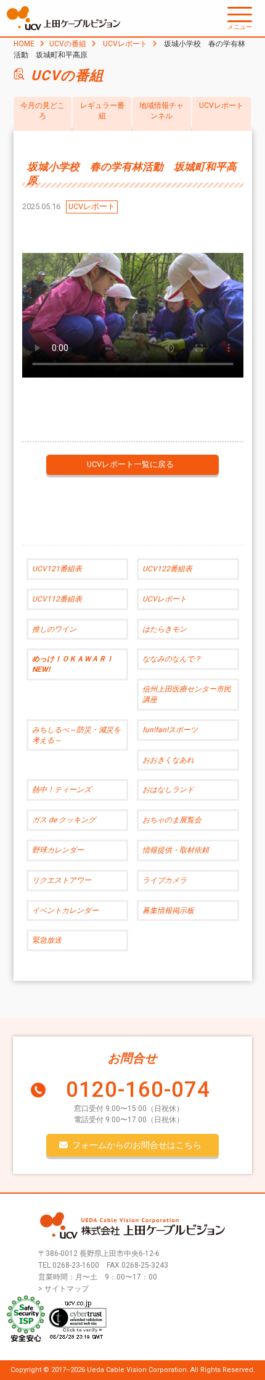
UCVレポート (125, 43)
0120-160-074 (138, 1089)
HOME (24, 43)
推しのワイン (54, 629)
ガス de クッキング (64, 820)
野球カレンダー (58, 850)
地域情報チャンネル (161, 110)
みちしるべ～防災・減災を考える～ (76, 735)
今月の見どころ (42, 110)
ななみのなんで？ (172, 659)
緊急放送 (47, 940)
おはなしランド (168, 789)
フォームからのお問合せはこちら (137, 1145)
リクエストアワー (61, 880)
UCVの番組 (67, 43)
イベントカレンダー (65, 910)
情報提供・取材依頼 (175, 850)
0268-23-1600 (75, 1265)
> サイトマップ (63, 1288)
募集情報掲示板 (168, 910)
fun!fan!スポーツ (170, 729)
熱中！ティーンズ (61, 789)
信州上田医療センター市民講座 (186, 694)
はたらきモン (164, 629)
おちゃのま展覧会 (172, 820)
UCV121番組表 (57, 568)
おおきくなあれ (168, 760)
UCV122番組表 (167, 568)
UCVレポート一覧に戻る (130, 464)
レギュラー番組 (102, 110)
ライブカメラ (164, 880)
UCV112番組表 (57, 599)
